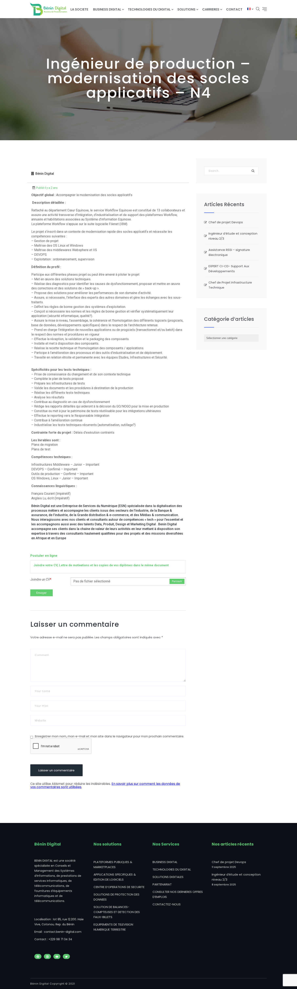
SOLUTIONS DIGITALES (168, 877)
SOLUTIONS (186, 9)
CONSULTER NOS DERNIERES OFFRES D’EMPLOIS (178, 894)
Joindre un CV (40, 579)
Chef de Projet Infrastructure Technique (230, 285)
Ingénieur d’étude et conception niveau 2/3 (233, 236)
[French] (249, 9)
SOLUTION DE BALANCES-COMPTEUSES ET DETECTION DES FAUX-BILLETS (117, 912)
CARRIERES (210, 9)
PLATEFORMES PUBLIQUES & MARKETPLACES (113, 864)
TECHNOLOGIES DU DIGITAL (149, 9)
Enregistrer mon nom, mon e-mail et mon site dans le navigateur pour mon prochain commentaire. (109, 736)
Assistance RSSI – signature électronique (229, 252)
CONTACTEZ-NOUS (167, 904)
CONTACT (234, 9)
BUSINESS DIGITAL (107, 9)
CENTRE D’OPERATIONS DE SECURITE (119, 887)
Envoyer (41, 592)
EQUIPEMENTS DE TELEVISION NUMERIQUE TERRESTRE (113, 927)
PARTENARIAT (162, 884)
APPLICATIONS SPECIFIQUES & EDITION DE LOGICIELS (115, 877)
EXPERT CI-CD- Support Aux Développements (229, 268)
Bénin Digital (44, 174)
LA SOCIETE (79, 9)
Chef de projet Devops (226, 222)
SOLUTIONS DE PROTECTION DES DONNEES (116, 897)
